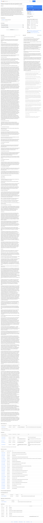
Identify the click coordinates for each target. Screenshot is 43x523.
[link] (6, 19)
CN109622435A (3, 470)
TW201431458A (3, 467)
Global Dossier (35, 32)
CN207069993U (3, 479)
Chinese (32, 11)
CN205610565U (3, 455)
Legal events (37, 30)
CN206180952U (3, 488)
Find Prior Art (35, 9)
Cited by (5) (34, 30)
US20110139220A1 (3, 476)
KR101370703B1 (3, 461)
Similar (39, 9)
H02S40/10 (3, 19)
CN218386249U (3, 482)
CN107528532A (3, 464)
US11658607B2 (3, 458)
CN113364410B (3, 442)
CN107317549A (3, 452)
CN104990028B (3, 485)
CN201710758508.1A (3, 501)
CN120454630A (3, 444)
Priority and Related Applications (34, 31)
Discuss (38, 32)
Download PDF (30, 9)
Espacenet (32, 32)
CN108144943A (3, 437)
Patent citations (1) (30, 30)
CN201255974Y (3, 473)
